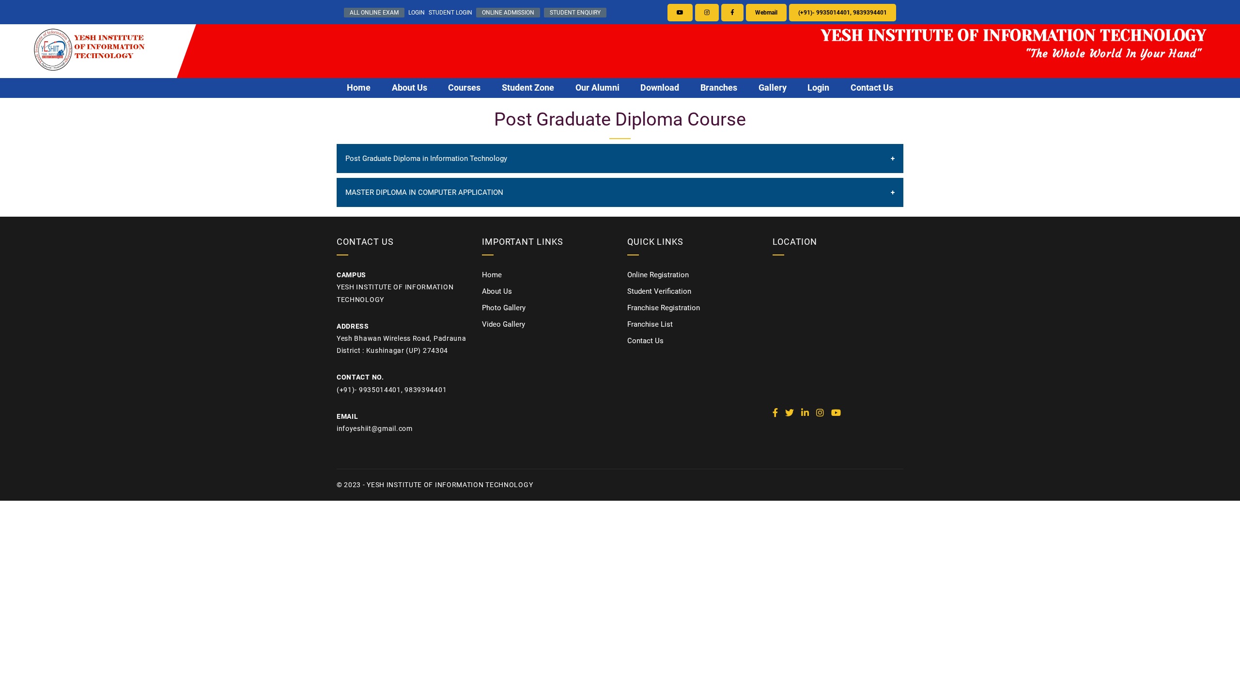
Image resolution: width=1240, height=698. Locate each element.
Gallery (773, 88)
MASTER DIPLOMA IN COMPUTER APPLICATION (424, 192)
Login (818, 88)
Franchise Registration (663, 307)
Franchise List (650, 324)
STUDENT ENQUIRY (575, 12)
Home (359, 88)
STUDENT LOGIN (450, 12)
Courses (464, 88)
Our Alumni (597, 88)
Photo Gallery (504, 307)
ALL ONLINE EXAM (374, 12)
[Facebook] (732, 12)
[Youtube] (680, 12)
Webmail (766, 12)
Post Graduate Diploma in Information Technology (426, 158)
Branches (718, 88)
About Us (409, 88)
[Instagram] (707, 12)
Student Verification (659, 291)
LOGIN (416, 12)
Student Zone (528, 88)
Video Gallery (503, 324)
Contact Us (872, 88)
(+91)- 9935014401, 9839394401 (842, 12)
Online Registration (658, 274)
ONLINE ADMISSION (508, 12)
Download (659, 88)
